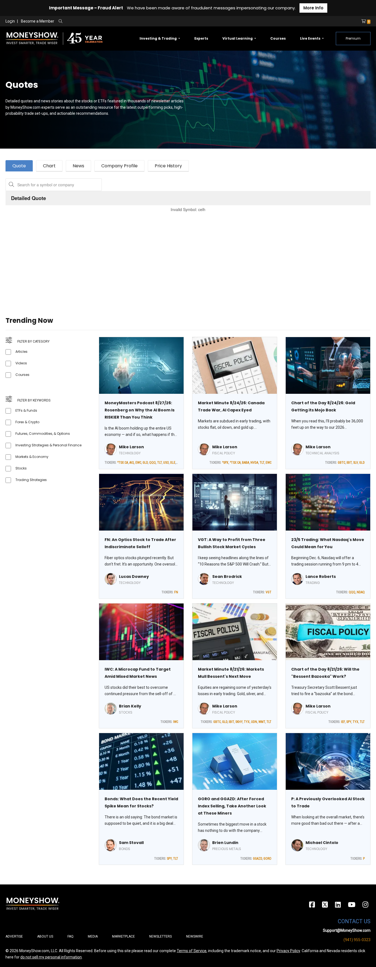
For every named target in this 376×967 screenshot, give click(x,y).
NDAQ (361, 592)
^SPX (225, 463)
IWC (175, 722)
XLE (172, 463)
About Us (45, 936)
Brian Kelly (130, 706)
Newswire (194, 936)
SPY (348, 722)
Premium (353, 38)
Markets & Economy (31, 456)
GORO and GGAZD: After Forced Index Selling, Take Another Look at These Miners (232, 806)
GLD (145, 463)
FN (176, 592)
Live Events (310, 38)
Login (10, 21)
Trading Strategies (31, 479)
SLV (355, 463)
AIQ (131, 463)
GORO (267, 859)
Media (93, 936)
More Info (313, 8)
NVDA (254, 463)
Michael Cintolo (322, 842)
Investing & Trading (159, 38)
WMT (261, 722)
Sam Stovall (131, 842)
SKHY (239, 722)
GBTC (341, 463)
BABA (245, 463)
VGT (268, 592)
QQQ (152, 463)
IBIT (349, 463)
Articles (21, 351)
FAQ (70, 936)
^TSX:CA (122, 463)
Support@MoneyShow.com (346, 930)
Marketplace (123, 936)
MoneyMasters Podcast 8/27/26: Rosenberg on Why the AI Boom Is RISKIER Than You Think (140, 410)
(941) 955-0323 (357, 940)
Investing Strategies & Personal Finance (48, 445)
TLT (159, 463)
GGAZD (257, 859)
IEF (343, 722)
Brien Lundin (225, 842)
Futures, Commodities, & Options (42, 433)
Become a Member (37, 21)
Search (120, 21)
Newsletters (160, 936)
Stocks (21, 468)
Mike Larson (131, 447)
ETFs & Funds (26, 410)
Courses (278, 38)
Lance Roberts (321, 576)
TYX (247, 722)
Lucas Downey (134, 576)
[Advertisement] (171, 257)
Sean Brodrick (227, 576)
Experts (201, 38)
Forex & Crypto (27, 422)
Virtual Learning (238, 38)
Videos (21, 363)
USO (166, 463)
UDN (254, 722)
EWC (138, 463)
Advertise (14, 936)
